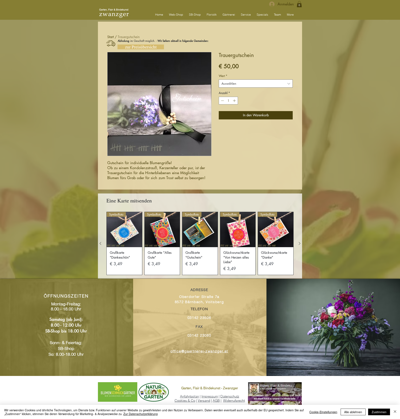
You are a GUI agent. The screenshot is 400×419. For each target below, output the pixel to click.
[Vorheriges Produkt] (100, 243)
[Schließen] (395, 412)
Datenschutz (229, 396)
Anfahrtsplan (189, 396)
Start (110, 37)
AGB (216, 400)
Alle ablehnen (353, 412)
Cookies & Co (185, 400)
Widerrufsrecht (234, 400)
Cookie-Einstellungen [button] (323, 412)
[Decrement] (222, 100)
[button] (299, 4)
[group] (200, 243)
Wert (223, 76)
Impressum (209, 396)
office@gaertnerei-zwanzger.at (199, 351)
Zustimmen (379, 412)
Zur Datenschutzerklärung (140, 414)
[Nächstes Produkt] (299, 243)
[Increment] (234, 100)
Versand (204, 400)
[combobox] (256, 83)
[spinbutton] (228, 100)
